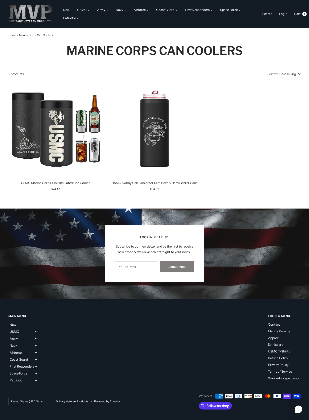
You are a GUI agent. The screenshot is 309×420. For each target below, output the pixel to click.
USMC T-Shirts (279, 351)
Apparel (274, 338)
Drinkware (275, 345)
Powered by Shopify (107, 401)
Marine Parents (279, 331)
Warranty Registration (284, 378)
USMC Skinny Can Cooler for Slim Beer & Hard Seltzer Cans (154, 183)
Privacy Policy (278, 365)
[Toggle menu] (36, 331)
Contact (274, 324)
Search (267, 14)
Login (283, 14)
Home (12, 35)
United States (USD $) (25, 401)
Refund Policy (278, 358)
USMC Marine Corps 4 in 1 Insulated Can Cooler (55, 183)
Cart (299, 14)
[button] (298, 409)
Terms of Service (280, 371)
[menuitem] (66, 10)
